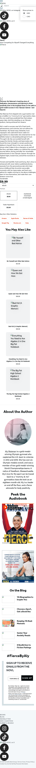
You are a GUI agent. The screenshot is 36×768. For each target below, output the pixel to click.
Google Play (5, 223)
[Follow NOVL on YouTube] (18, 35)
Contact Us (3, 764)
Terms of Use (21, 762)
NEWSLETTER (5, 719)
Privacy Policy (30, 762)
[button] (18, 99)
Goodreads (4, 178)
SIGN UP (27, 678)
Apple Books (15, 218)
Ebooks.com (17, 223)
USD (28, 13)
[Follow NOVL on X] (18, 21)
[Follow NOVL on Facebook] (18, 26)
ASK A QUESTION (6, 721)
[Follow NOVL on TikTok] (18, 15)
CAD (28, 16)
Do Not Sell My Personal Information (17, 764)
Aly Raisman (10, 451)
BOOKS (2, 714)
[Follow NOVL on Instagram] (18, 10)
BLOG (2, 717)
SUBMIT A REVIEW (7, 723)
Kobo (27, 223)
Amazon (4, 218)
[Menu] (1, 1)
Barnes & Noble (28, 218)
